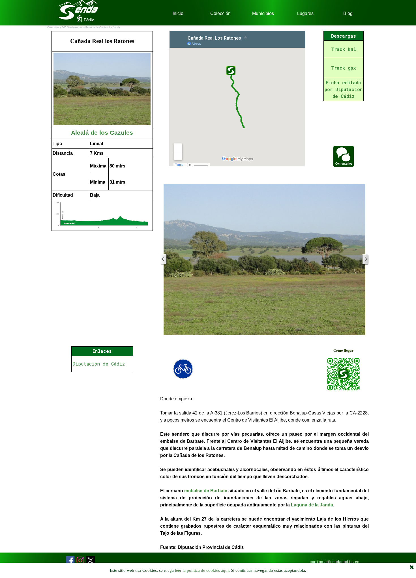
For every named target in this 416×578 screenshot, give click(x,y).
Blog (348, 13)
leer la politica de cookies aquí (202, 570)
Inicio (178, 13)
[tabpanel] (102, 131)
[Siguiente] (365, 259)
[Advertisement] (102, 415)
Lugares (305, 13)
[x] (90, 560)
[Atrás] (163, 259)
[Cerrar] (412, 567)
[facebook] (70, 560)
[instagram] (80, 560)
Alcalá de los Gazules (102, 132)
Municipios (263, 13)
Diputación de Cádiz (98, 364)
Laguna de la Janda (312, 504)
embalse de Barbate (205, 490)
